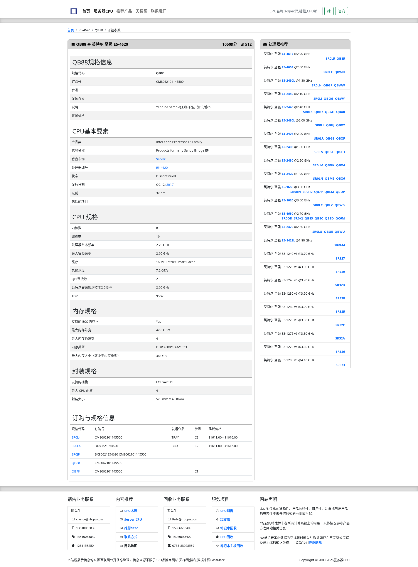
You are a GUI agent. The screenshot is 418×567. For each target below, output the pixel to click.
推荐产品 (124, 11)
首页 (86, 11)
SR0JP (76, 454)
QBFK (76, 471)
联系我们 (159, 11)
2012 (169, 184)
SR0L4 (76, 437)
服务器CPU (103, 11)
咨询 (341, 11)
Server (160, 159)
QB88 (76, 463)
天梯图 (141, 11)
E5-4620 (162, 167)
